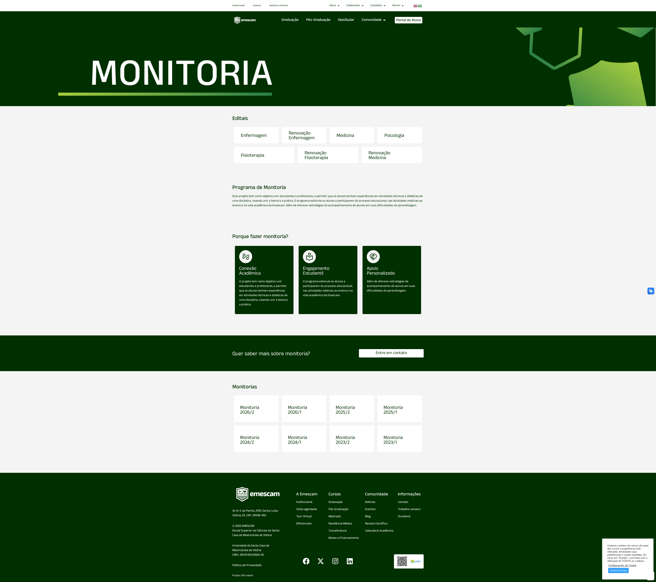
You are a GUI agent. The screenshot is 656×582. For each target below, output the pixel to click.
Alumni (396, 5)
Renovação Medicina (379, 156)
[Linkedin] (350, 561)
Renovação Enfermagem (302, 136)
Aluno (333, 5)
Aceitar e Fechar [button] (618, 570)
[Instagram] (335, 561)
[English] (415, 5)
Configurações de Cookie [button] (622, 565)
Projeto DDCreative (242, 576)
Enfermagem (254, 136)
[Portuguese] (420, 5)
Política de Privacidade (247, 565)
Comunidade (371, 20)
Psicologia (394, 136)
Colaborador (353, 5)
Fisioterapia (252, 156)
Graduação (290, 20)
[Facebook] (306, 561)
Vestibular (346, 20)
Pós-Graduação (318, 20)
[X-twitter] (320, 561)
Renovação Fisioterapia (316, 156)
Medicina (345, 136)
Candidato (376, 5)
